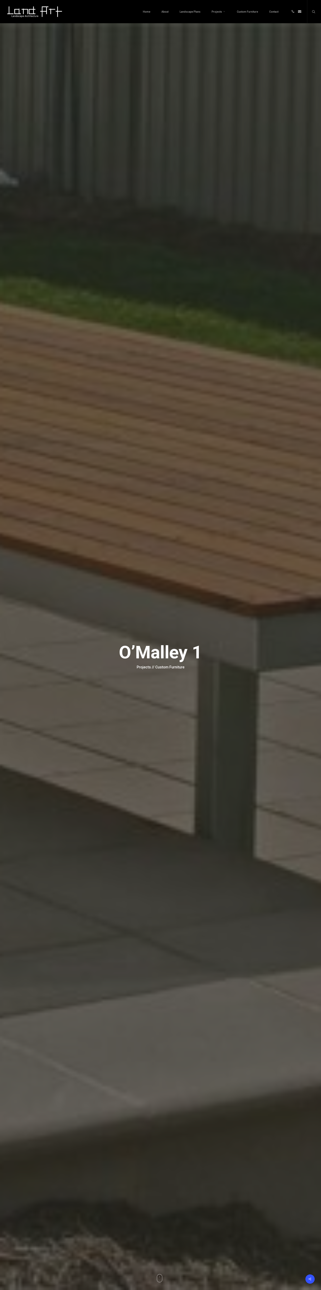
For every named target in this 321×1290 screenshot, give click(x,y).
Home (146, 11)
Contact (273, 11)
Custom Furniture (247, 11)
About (164, 11)
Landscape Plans (190, 11)
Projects (217, 11)
